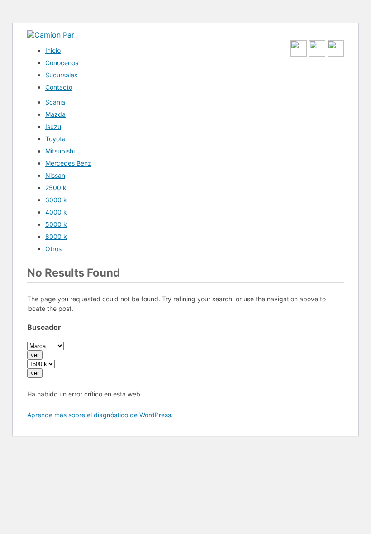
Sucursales (61, 75)
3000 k (56, 200)
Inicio (53, 50)
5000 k (56, 224)
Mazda (55, 114)
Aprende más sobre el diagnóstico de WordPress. (100, 415)
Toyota (55, 139)
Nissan (55, 175)
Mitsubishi (60, 151)
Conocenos (61, 63)
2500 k (56, 187)
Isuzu (53, 126)
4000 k (56, 212)
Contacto (58, 87)
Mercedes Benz (68, 163)
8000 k (56, 236)
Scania (55, 102)
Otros (53, 249)
